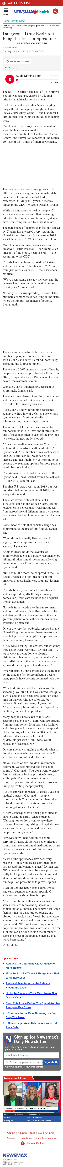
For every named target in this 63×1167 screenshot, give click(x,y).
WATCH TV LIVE (19, 3)
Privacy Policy (25, 1137)
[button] (55, 11)
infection (27, 25)
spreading (7, 28)
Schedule (33, 1114)
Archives (49, 1132)
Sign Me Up (51, 1062)
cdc (34, 25)
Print (7, 67)
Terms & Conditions (45, 1137)
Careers (11, 1137)
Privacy (7, 1067)
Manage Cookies (35, 1142)
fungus (11, 25)
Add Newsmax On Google (19, 61)
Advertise (22, 1132)
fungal (18, 25)
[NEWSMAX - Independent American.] (31, 12)
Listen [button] (6, 1114)
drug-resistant (52, 25)
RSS (40, 1132)
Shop (32, 1132)
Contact (11, 1132)
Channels (19, 1114)
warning (40, 25)
